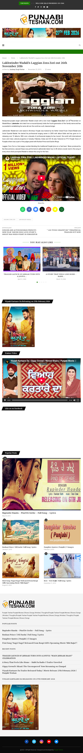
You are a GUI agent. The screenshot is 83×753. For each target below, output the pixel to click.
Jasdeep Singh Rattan (17, 69)
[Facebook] (35, 7)
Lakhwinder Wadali (25, 219)
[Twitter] (38, 7)
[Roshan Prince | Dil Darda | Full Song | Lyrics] (20, 532)
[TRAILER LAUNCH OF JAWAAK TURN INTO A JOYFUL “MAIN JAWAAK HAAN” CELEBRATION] (21, 259)
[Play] (5, 400)
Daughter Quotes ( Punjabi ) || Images (59, 547)
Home (4, 58)
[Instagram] (41, 7)
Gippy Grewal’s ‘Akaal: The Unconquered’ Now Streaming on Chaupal (34, 666)
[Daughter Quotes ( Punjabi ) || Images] (62, 532)
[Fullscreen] (78, 400)
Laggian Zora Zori (9, 219)
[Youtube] (44, 7)
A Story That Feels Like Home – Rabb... (61, 275)
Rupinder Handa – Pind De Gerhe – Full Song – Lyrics (29, 513)
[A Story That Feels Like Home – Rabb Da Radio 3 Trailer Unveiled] (61, 259)
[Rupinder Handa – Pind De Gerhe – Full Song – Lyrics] (41, 484)
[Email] (47, 7)
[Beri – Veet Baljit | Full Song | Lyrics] (62, 566)
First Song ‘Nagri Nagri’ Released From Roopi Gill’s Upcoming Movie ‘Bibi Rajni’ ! (20, 582)
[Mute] (74, 400)
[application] (41, 380)
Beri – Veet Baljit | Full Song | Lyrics (57, 581)
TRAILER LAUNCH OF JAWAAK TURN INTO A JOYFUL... (22, 275)
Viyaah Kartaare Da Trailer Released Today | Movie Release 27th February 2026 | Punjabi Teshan (39, 672)
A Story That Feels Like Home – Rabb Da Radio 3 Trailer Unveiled (32, 662)
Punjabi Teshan (58, 750)
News (13, 58)
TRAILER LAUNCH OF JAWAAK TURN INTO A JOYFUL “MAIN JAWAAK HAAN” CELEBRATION (37, 657)
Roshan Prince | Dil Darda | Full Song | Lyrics (19, 547)
